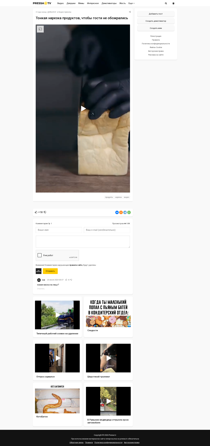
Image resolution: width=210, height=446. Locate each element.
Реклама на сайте (155, 55)
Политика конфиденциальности (156, 44)
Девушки (71, 3)
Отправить (50, 271)
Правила (156, 40)
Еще (131, 3)
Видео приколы (65, 12)
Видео (60, 3)
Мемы (81, 3)
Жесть (122, 3)
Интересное (93, 3)
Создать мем (156, 28)
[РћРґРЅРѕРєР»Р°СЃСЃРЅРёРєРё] (121, 212)
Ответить (40, 289)
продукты (109, 197)
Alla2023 (52, 12)
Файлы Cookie (156, 47)
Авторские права (156, 51)
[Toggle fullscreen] (124, 188)
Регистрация (155, 36)
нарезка (118, 197)
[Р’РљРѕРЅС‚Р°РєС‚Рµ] (117, 212)
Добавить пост (156, 14)
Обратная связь (77, 442)
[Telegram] (125, 212)
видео (126, 197)
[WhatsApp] (129, 212)
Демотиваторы (109, 3)
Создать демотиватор (156, 21)
